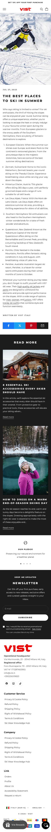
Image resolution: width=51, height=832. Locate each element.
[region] (25, 550)
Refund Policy (11, 704)
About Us (9, 786)
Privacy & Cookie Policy (16, 699)
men (8, 299)
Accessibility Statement (16, 791)
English (37, 808)
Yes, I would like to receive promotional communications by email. (24, 627)
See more (36, 629)
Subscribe (25, 617)
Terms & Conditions (14, 718)
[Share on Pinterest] (31, 325)
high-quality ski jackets (28, 286)
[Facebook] (6, 683)
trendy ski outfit (11, 303)
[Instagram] (13, 683)
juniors (28, 299)
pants (5, 289)
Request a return (13, 795)
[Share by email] (42, 325)
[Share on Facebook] (8, 325)
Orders (8, 776)
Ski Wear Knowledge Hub (17, 723)
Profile (8, 781)
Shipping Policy (12, 709)
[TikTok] (20, 683)
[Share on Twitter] (19, 325)
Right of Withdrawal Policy (18, 713)
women (15, 299)
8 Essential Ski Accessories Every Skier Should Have (24, 389)
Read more (8, 417)
